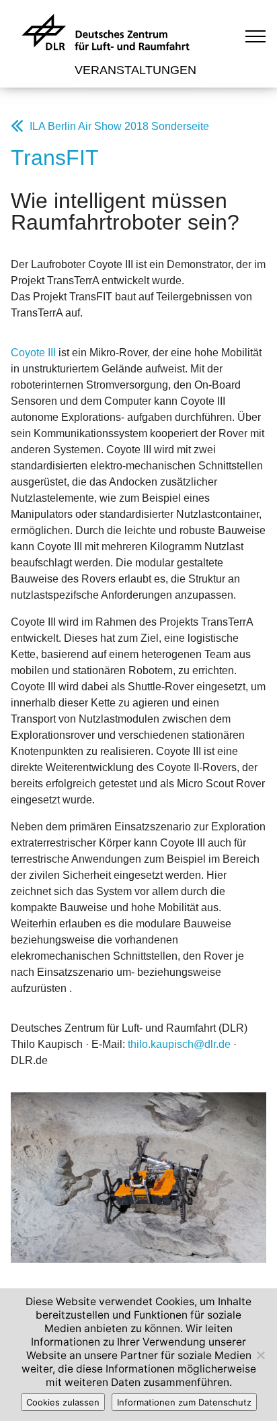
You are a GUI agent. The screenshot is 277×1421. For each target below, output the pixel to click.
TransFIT (55, 157)
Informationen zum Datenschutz (184, 1402)
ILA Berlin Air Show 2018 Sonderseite (119, 126)
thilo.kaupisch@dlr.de (179, 1044)
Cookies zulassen (63, 1402)
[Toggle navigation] (255, 36)
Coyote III (33, 352)
